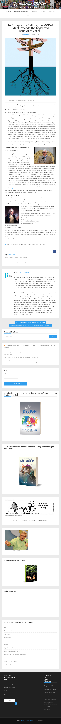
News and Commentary (10, 658)
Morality (23, 262)
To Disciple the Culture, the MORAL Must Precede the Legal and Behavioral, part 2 (30, 27)
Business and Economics (10, 631)
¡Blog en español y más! (50, 686)
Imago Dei (34, 11)
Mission (43, 11)
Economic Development (21, 11)
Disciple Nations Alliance (50, 689)
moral (11, 257)
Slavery (33, 262)
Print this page (11, 254)
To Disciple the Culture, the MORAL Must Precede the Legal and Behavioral (29, 325)
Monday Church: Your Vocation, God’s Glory (49, 694)
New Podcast (47, 706)
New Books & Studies (49, 713)
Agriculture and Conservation (11, 648)
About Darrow (16, 550)
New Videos (47, 709)
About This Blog (8, 684)
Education (6, 641)
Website (17, 275)
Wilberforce (26, 198)
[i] (5, 244)
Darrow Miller (26, 34)
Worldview (30, 16)
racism (16, 257)
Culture (9, 11)
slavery (25, 257)
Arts (5, 627)
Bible (8, 262)
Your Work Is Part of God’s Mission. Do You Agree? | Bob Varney (21, 357)
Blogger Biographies (9, 687)
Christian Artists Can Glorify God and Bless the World (31, 322)
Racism (28, 262)
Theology (51, 11)
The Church (7, 634)
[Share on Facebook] (54, 252)
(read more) (44, 520)
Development (7, 637)
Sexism (20, 257)
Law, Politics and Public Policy (12, 651)
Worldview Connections (10, 665)
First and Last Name (10, 371)
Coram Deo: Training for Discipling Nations (50, 701)
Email (5, 377)
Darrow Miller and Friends (27, 720)
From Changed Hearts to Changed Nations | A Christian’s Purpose (21, 352)
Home (5, 694)
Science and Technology (10, 661)
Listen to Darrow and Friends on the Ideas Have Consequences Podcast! (30, 346)
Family (6, 644)
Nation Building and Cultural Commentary (15, 654)
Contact (6, 691)
